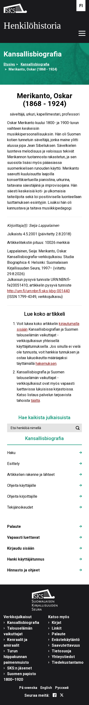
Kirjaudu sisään (20, 548)
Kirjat (56, 622)
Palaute (14, 526)
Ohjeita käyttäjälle (21, 485)
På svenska (28, 688)
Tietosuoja (61, 651)
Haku (11, 452)
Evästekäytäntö (66, 639)
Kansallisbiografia (35, 64)
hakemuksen (46, 363)
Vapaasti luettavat (23, 537)
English (46, 688)
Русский (62, 688)
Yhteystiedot (63, 656)
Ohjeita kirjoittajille (22, 496)
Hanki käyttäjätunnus (25, 559)
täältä (35, 400)
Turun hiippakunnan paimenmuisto (16, 657)
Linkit (56, 628)
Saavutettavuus (66, 645)
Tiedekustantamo (68, 662)
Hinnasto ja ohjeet (23, 570)
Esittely (13, 463)
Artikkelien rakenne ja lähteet (31, 474)
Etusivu (9, 64)
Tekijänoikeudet (20, 507)
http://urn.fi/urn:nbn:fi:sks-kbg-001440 (38, 291)
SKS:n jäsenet (19, 668)
